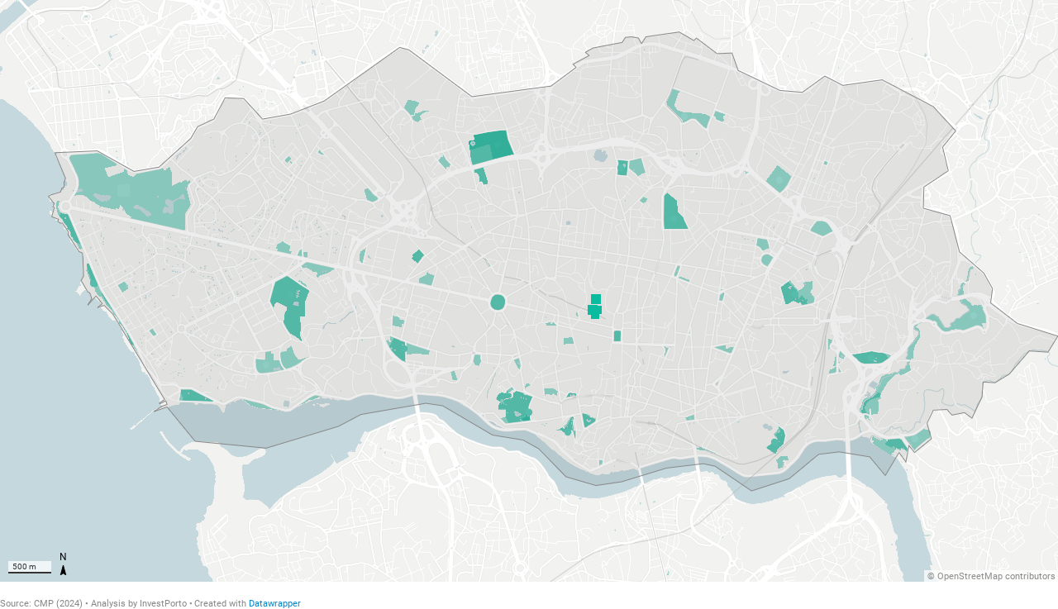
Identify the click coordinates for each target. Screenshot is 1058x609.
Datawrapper (275, 603)
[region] (529, 291)
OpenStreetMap (970, 576)
